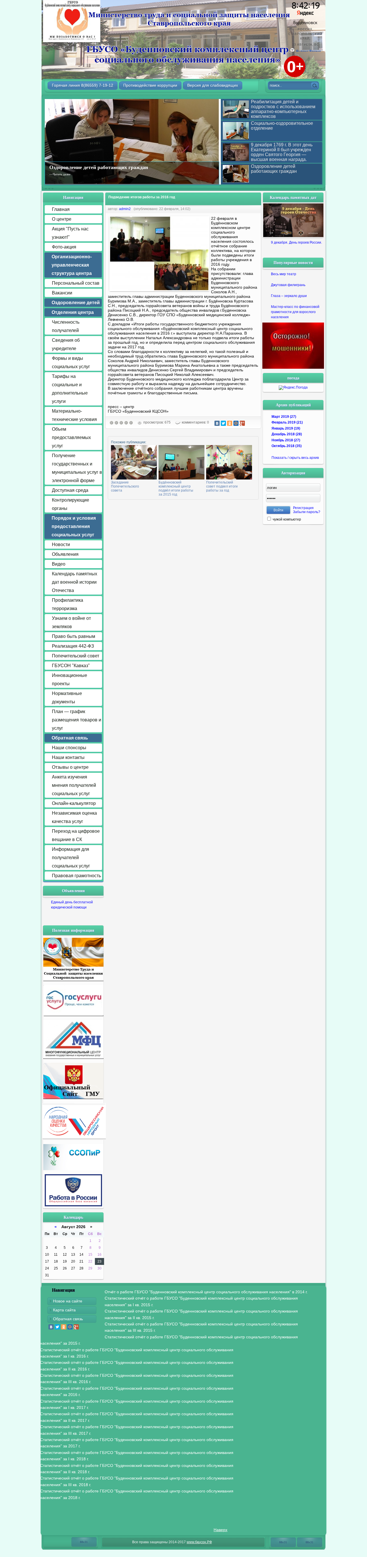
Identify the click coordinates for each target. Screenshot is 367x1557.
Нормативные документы (67, 697)
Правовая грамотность (76, 875)
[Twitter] (223, 423)
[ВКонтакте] (217, 423)
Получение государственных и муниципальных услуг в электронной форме (77, 468)
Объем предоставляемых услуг (71, 437)
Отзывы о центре (70, 767)
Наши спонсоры (69, 747)
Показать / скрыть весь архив (295, 458)
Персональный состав (75, 283)
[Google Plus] (242, 423)
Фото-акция (64, 246)
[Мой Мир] (236, 423)
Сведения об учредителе (66, 344)
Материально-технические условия (74, 415)
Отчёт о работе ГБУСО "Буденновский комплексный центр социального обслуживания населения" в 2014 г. (206, 1292)
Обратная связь (68, 1319)
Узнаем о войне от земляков (71, 622)
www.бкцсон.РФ (199, 1542)
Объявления (65, 554)
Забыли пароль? (306, 512)
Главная (61, 209)
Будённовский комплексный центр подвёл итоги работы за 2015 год (176, 488)
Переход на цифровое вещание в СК (76, 835)
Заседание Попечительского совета (125, 486)
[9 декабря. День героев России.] (293, 220)
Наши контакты (68, 757)
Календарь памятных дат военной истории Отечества (74, 582)
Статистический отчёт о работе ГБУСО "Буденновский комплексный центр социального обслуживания (201, 1301)
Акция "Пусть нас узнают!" (70, 233)
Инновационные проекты (69, 679)
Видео (58, 564)
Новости (61, 544)
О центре (61, 219)
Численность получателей (65, 326)
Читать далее (62, 174)
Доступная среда (70, 490)
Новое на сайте (67, 1301)
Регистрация (303, 508)
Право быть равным (73, 636)
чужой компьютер (286, 519)
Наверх (220, 1529)
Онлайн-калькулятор (74, 803)
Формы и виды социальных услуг (71, 362)
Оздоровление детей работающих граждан (98, 167)
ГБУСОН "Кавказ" (71, 665)
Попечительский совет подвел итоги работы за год (222, 486)
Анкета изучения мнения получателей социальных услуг (74, 785)
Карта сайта (64, 1310)
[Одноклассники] (229, 423)
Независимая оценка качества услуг (74, 817)
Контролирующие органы (70, 504)
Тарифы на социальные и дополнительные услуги (70, 389)
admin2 (125, 209)
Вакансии (62, 292)
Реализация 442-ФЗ (73, 646)
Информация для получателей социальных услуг (71, 857)
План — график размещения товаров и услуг (76, 720)
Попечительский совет (75, 655)
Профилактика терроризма (67, 604)
